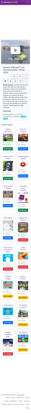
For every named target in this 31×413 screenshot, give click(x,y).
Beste (7, 398)
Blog (27, 408)
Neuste (13, 398)
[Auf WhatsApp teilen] (15, 81)
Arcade (6, 401)
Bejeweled (13, 401)
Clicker (20, 401)
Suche (27, 404)
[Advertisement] (15, 22)
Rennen (9, 404)
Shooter (16, 404)
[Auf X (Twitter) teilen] (10, 81)
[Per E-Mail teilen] (20, 81)
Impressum (20, 395)
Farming (26, 401)
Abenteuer (20, 398)
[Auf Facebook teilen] (5, 81)
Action (27, 398)
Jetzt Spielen (8, 149)
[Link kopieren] (25, 81)
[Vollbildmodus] (25, 76)
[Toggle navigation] (27, 2)
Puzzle (4, 404)
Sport (22, 404)
